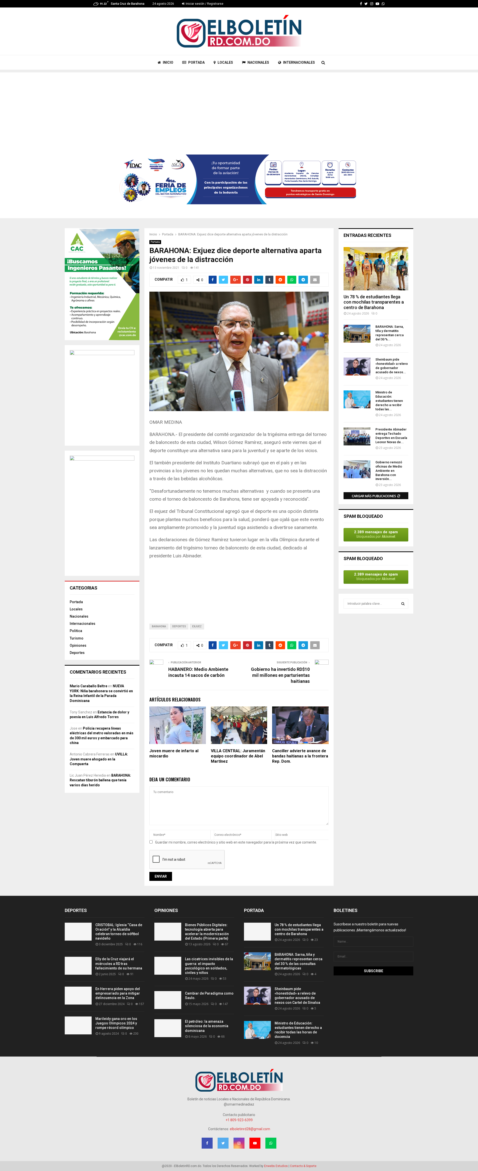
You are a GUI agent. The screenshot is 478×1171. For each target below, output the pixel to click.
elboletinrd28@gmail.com (250, 1129)
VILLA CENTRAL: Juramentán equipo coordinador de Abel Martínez (238, 756)
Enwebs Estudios (276, 1166)
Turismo (76, 638)
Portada (155, 242)
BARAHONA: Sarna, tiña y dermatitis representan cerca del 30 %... (389, 333)
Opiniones (78, 645)
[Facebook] (361, 3)
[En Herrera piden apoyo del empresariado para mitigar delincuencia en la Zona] (78, 996)
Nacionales (79, 616)
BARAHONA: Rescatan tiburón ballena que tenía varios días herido (100, 780)
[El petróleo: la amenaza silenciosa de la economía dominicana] (167, 1028)
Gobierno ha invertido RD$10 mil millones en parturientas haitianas (280, 675)
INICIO (167, 62)
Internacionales (82, 624)
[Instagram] (371, 3)
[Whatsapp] (383, 3)
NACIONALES (258, 62)
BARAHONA (159, 626)
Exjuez (197, 626)
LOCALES (225, 62)
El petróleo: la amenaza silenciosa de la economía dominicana (206, 1025)
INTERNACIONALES (298, 62)
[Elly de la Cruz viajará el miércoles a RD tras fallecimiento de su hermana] (78, 966)
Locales (76, 609)
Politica (76, 631)
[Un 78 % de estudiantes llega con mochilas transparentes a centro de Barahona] (376, 268)
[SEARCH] (403, 604)
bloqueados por (376, 534)
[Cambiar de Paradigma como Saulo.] (167, 1000)
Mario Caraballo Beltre (88, 686)
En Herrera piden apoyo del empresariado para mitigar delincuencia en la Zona (117, 993)
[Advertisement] (239, 107)
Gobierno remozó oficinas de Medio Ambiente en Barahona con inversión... (388, 470)
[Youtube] (377, 3)
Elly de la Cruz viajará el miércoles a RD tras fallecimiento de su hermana (118, 963)
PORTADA (196, 62)
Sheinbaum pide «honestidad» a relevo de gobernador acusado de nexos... (391, 366)
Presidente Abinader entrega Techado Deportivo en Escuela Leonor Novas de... (391, 435)
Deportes (179, 626)
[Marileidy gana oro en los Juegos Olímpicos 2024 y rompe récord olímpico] (78, 1025)
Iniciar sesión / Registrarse (204, 3)
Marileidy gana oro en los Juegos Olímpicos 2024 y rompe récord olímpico (116, 1023)
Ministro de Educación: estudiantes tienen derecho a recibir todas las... (389, 400)
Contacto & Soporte (303, 1166)
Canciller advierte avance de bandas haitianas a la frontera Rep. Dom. (300, 756)
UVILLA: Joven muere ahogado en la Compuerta (99, 759)
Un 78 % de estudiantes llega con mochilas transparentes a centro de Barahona (374, 302)
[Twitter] (366, 3)
